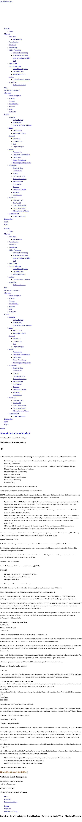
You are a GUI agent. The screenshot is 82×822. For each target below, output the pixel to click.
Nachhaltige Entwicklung (12, 90)
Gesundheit (12, 136)
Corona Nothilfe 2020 (19, 205)
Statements (12, 101)
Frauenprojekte (17, 152)
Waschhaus (16, 187)
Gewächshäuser (17, 171)
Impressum (7, 799)
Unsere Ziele (12, 45)
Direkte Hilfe (17, 157)
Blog (5, 87)
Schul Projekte (17, 130)
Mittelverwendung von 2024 (21, 58)
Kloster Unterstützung (19, 160)
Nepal (6, 222)
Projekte (6, 114)
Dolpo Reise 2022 (18, 71)
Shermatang (16, 138)
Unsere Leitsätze (13, 42)
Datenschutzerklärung (10, 802)
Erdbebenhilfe (17, 203)
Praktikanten (12, 112)
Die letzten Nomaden (19, 85)
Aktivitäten (7, 93)
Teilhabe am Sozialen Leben (21, 154)
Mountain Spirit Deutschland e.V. (15, 433)
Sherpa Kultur (13, 82)
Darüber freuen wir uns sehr (21, 79)
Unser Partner (13, 63)
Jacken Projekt (17, 122)
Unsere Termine (13, 104)
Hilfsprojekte (12, 165)
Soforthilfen (12, 197)
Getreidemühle (17, 184)
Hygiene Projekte (18, 120)
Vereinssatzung (17, 39)
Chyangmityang (17, 141)
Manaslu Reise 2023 (19, 74)
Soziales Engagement (15, 95)
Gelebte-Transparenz (15, 50)
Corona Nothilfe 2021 (19, 208)
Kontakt (6, 796)
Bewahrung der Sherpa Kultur (22, 163)
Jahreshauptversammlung (20, 53)
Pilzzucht (15, 173)
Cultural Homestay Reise (20, 69)
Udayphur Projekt (18, 146)
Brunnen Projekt (18, 181)
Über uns (7, 34)
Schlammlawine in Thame (21, 211)
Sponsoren (12, 98)
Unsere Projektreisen (15, 66)
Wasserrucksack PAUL (19, 179)
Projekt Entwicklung (19, 216)
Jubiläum (11, 77)
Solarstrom (16, 192)
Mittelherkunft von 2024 (20, 55)
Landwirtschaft (17, 195)
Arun (14, 144)
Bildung (11, 128)
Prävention (12, 117)
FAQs (14, 61)
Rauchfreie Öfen (18, 168)
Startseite (7, 28)
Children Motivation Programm (22, 125)
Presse (10, 109)
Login (6, 224)
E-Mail (11, 31)
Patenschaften (8, 219)
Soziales (11, 149)
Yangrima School (18, 200)
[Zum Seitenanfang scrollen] (0, 820)
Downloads (12, 106)
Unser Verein (12, 36)
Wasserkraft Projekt (19, 176)
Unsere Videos (13, 47)
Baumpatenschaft (14, 213)
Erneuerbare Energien (19, 189)
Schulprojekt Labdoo (19, 133)
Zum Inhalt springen (6, 1)
